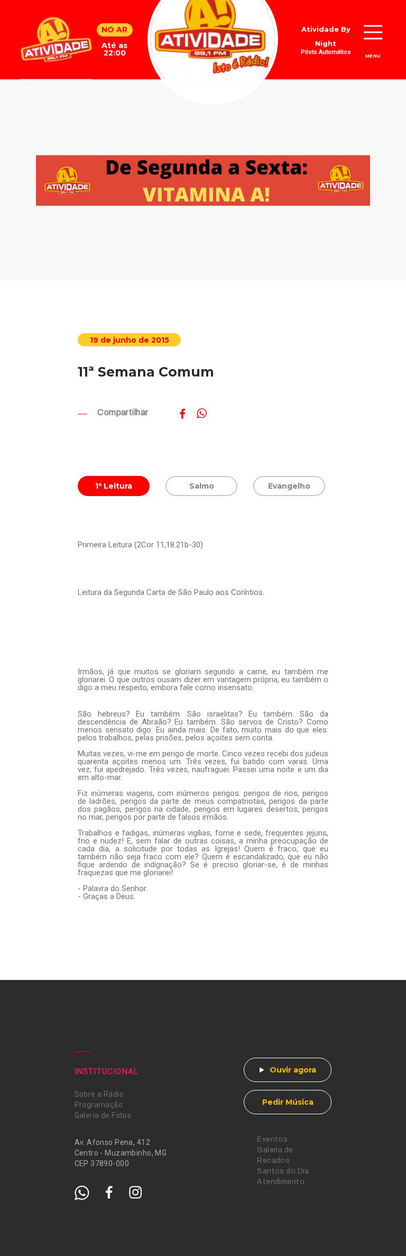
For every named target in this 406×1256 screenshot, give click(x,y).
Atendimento (280, 1182)
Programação (99, 1105)
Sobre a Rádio (99, 1094)
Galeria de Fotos (103, 1115)
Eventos (272, 1139)
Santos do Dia (283, 1171)
